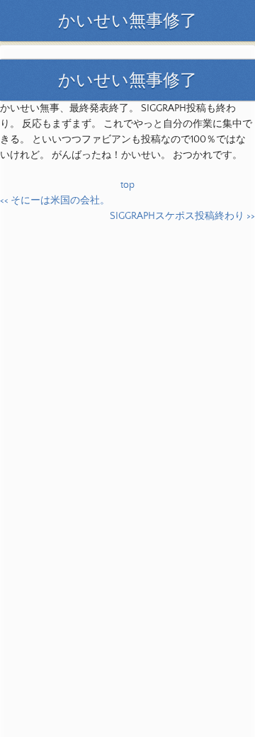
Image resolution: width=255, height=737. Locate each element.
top (127, 185)
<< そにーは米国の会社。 (55, 200)
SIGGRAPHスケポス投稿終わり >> (182, 216)
